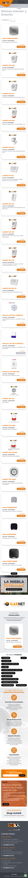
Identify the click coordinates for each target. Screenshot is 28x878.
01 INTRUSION (5, 657)
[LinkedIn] (17, 830)
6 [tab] (17, 592)
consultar (21, 353)
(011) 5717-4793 (6, 861)
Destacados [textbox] (13, 20)
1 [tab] (10, 592)
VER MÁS (22, 44)
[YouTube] (19, 830)
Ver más (14, 573)
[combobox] (13, 20)
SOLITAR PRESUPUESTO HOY (14, 589)
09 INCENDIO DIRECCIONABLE (9, 679)
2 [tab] (12, 592)
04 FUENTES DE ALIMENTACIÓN (10, 664)
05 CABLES (5, 667)
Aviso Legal (14, 874)
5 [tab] (15, 592)
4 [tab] (14, 592)
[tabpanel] (14, 585)
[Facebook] (13, 830)
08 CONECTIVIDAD (7, 676)
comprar (21, 46)
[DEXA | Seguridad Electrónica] (6, 3)
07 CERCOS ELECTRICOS (8, 673)
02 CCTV (24, 657)
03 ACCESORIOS (6, 661)
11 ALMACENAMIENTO (7, 685)
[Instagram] (15, 830)
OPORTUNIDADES (21, 685)
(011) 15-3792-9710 (7, 850)
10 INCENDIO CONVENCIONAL (9, 682)
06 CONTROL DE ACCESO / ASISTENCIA (11, 670)
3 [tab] (13, 592)
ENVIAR (22, 775)
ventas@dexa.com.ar (8, 844)
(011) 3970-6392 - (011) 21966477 (10, 839)
